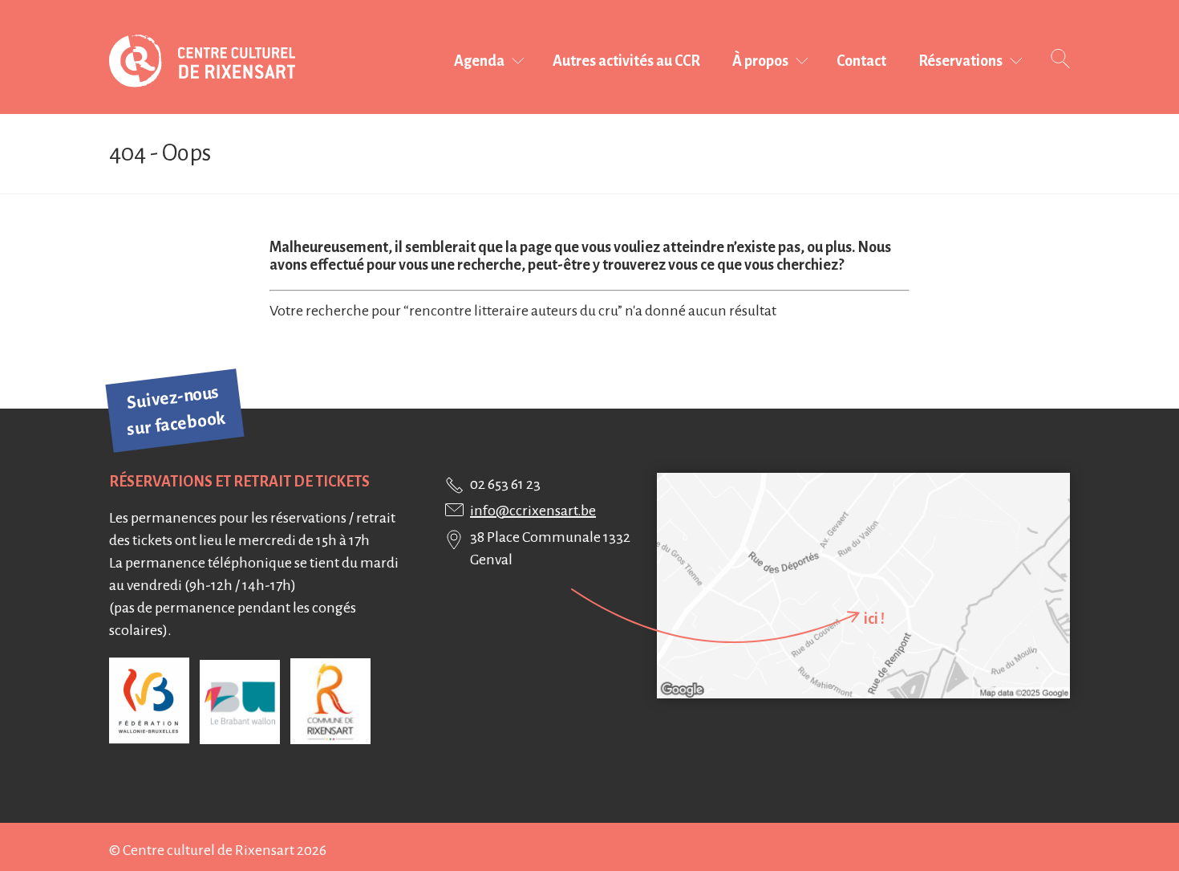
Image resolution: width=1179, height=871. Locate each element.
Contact (861, 61)
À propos (760, 61)
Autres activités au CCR (626, 61)
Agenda (479, 61)
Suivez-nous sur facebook (176, 410)
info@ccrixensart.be (533, 511)
